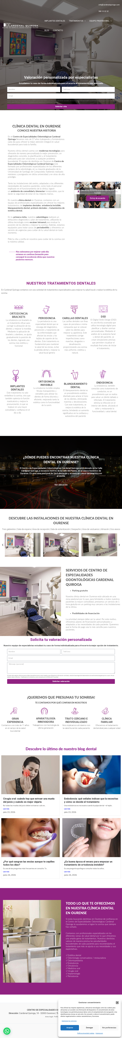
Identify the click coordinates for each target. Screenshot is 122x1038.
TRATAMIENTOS (76, 21)
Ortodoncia (73, 966)
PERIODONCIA (46, 318)
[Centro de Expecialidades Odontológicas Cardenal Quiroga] (20, 25)
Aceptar (69, 1028)
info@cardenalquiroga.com (109, 5)
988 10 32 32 (104, 11)
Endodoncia (73, 963)
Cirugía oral (73, 971)
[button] (117, 1002)
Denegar (89, 1028)
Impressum (99, 1033)
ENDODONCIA (105, 382)
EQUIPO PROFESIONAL (99, 21)
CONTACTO (58, 30)
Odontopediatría (75, 961)
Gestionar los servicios (69, 1021)
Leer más (6, 809)
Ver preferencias (109, 1028)
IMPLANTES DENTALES (54, 21)
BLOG (46, 30)
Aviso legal (49, 1017)
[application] (84, 21)
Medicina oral (74, 968)
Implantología (74, 974)
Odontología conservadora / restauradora (87, 958)
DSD (103, 316)
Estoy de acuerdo (97, 198)
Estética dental (74, 955)
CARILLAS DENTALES (75, 318)
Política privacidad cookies (85, 1033)
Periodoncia (73, 976)
